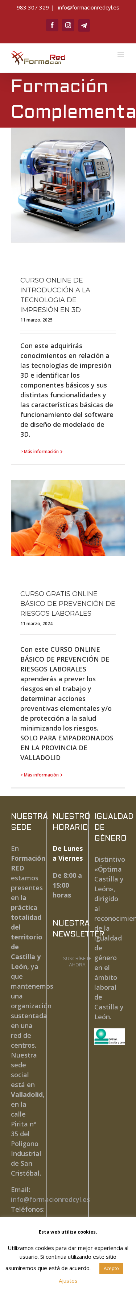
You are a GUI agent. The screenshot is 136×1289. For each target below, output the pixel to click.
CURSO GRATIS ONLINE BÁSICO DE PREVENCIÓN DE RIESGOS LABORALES (67, 604)
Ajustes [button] (68, 1280)
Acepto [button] (111, 1268)
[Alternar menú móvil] (121, 54)
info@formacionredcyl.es (88, 7)
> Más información (39, 451)
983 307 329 (33, 7)
